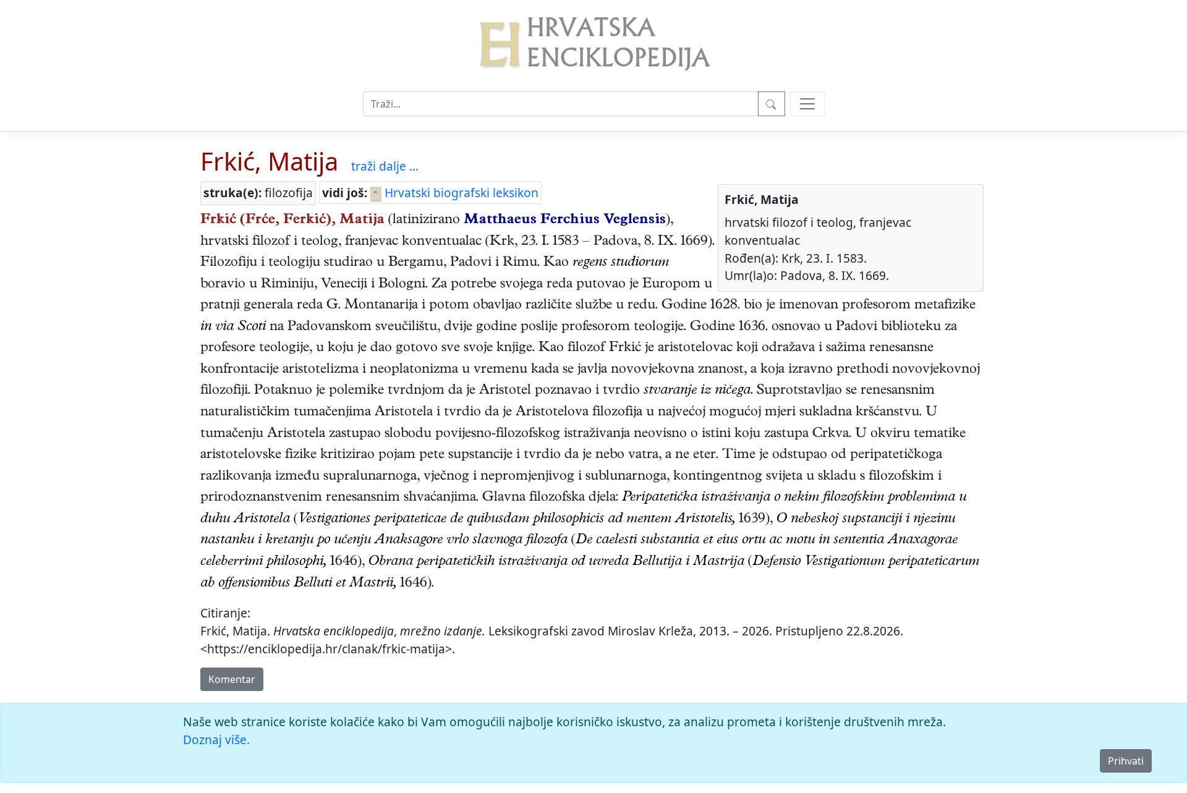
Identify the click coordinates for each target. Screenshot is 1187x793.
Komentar (231, 679)
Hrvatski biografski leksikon (459, 192)
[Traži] (771, 103)
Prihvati (1126, 761)
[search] (807, 103)
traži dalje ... (385, 166)
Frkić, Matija (269, 161)
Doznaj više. (216, 739)
